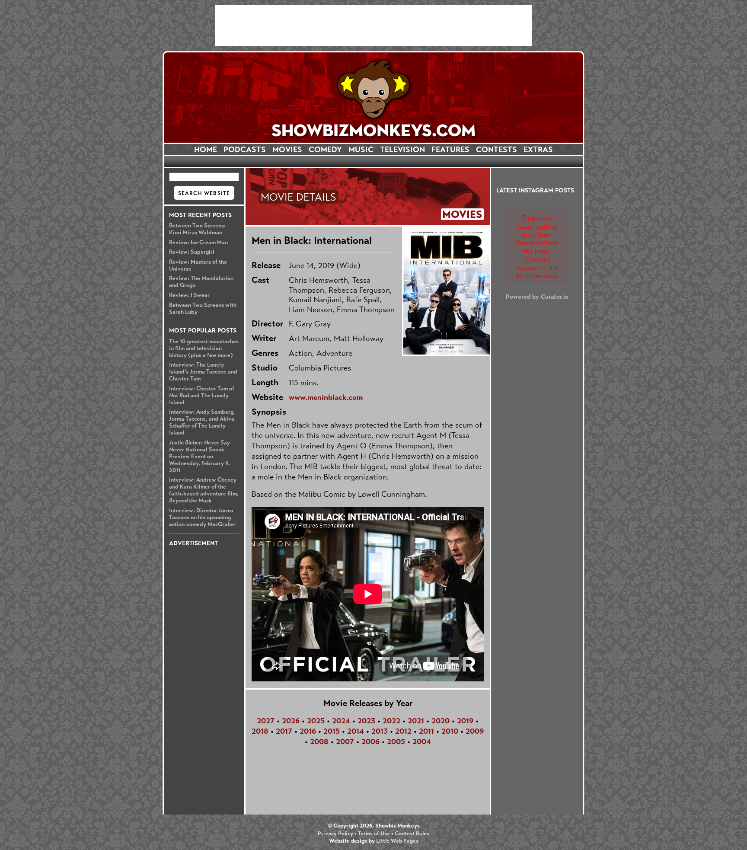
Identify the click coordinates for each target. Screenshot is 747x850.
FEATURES (450, 149)
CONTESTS (496, 149)
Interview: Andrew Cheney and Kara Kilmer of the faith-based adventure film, (204, 490)
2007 (345, 741)
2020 (440, 720)
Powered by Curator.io (537, 296)
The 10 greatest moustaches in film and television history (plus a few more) (204, 348)
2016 (308, 731)
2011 (426, 731)
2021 (416, 720)
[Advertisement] (373, 25)
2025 (316, 720)
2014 (355, 731)
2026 (291, 720)
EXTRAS (538, 149)
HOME (205, 149)
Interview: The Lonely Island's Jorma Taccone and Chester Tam (203, 371)
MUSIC (361, 149)
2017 (284, 731)
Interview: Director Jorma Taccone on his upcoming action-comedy (202, 517)
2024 (341, 720)
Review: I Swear (189, 295)
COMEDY (325, 149)
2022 (391, 720)
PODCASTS (244, 149)
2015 (331, 731)
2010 (449, 731)
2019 (465, 720)
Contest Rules (412, 833)
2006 (370, 741)
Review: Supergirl (191, 252)
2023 (366, 720)
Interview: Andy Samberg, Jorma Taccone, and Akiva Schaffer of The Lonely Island (202, 422)
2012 (403, 731)
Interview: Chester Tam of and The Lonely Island (201, 395)
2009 (475, 731)
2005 (396, 741)
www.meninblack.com (326, 397)
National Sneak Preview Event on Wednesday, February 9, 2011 (199, 456)
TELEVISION (402, 149)
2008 (319, 741)
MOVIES (287, 149)
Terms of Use (374, 833)
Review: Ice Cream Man (198, 242)
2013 (379, 731)
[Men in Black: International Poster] (446, 291)
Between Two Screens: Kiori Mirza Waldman (197, 229)
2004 (421, 741)
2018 (260, 731)
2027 (266, 720)
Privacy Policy (335, 833)
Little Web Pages (397, 840)
